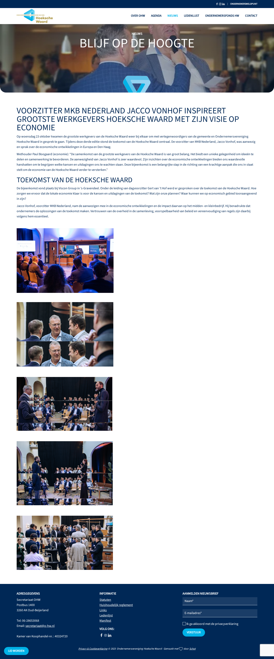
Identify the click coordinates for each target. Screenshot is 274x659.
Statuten (105, 600)
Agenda (156, 16)
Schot (192, 649)
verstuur (194, 632)
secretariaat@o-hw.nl (40, 626)
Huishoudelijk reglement (116, 605)
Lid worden (16, 651)
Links (103, 610)
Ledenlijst (191, 16)
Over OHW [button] (138, 16)
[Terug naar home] (35, 16)
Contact (251, 16)
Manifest (105, 620)
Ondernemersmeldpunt (243, 4)
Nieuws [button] (172, 16)
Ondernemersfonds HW (222, 16)
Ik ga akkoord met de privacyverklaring (212, 624)
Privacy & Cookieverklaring (93, 649)
